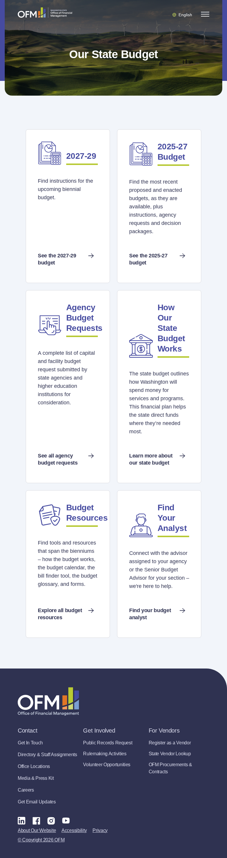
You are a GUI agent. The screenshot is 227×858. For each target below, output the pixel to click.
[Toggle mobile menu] (205, 14)
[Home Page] (48, 701)
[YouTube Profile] (66, 820)
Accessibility (74, 830)
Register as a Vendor (170, 742)
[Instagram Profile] (51, 820)
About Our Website (37, 830)
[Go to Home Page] (45, 12)
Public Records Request (107, 742)
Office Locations (34, 766)
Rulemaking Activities (104, 753)
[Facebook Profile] (36, 820)
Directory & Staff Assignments (47, 754)
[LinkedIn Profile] (21, 820)
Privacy (100, 830)
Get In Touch (30, 742)
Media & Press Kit (36, 778)
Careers (26, 789)
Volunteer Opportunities (106, 764)
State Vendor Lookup (170, 753)
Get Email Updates (37, 801)
